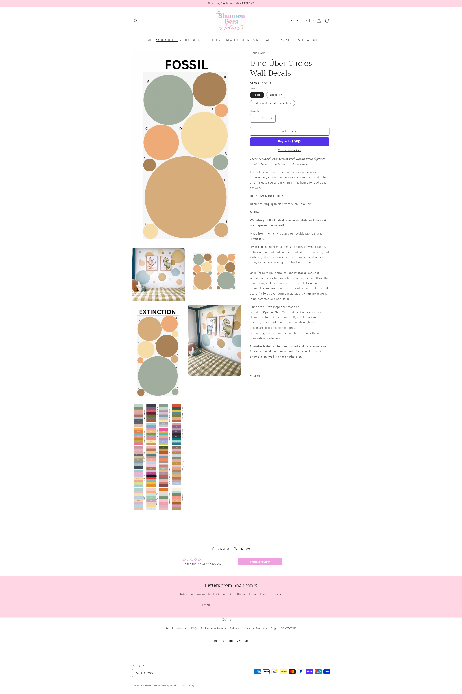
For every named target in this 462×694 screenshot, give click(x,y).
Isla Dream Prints (148, 686)
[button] (136, 21)
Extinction (276, 94)
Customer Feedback (255, 628)
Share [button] (257, 375)
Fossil (257, 94)
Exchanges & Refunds (213, 628)
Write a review (260, 561)
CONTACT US (289, 628)
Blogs (274, 628)
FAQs (194, 628)
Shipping (235, 628)
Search (169, 628)
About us (182, 628)
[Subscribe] (259, 605)
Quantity (254, 111)
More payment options (289, 150)
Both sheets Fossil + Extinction (272, 103)
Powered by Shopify (167, 686)
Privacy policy (188, 685)
